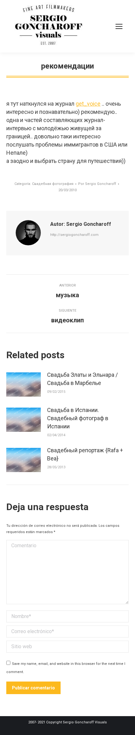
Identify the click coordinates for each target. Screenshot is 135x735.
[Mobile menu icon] (119, 26)
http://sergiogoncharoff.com (74, 235)
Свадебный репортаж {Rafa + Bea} (85, 454)
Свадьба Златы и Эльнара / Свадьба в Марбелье (82, 378)
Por (97, 184)
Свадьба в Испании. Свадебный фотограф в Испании (77, 418)
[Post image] (23, 384)
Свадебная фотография (52, 184)
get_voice (88, 103)
